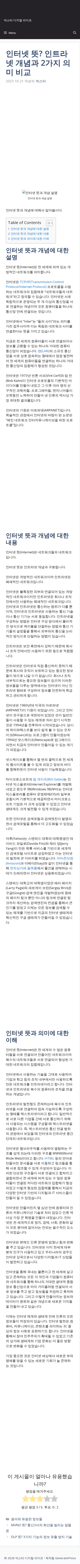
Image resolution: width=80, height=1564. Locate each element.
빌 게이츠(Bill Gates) (48, 779)
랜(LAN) (44, 351)
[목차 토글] (47, 223)
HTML (49, 1158)
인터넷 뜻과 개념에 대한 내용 (30, 233)
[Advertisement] (40, 140)
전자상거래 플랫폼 (23, 868)
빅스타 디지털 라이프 (18, 20)
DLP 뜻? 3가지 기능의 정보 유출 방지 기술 (41, 1537)
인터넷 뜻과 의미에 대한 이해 (30, 238)
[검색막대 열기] (74, 33)
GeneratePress (65, 1558)
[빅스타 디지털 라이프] (41, 7)
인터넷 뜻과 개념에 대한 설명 (30, 229)
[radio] (25, 1499)
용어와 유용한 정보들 (26, 1519)
